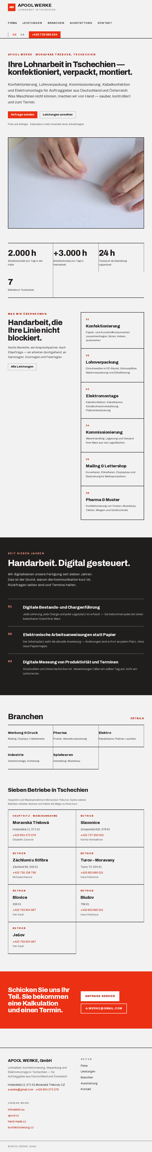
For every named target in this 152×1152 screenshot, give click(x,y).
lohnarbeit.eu (16, 1109)
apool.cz (13, 1115)
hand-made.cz (17, 1121)
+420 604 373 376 (47, 1089)
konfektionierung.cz (21, 1127)
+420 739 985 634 (44, 34)
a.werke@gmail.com (104, 1008)
